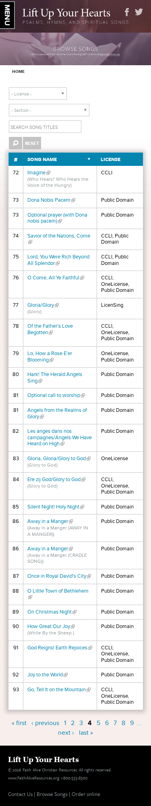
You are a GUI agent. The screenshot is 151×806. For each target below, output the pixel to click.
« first (19, 723)
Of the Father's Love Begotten (50, 329)
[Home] (75, 15)
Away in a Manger (50, 521)
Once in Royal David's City (59, 576)
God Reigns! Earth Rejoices (59, 648)
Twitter (139, 12)
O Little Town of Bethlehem (58, 594)
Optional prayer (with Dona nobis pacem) (57, 218)
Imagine (38, 172)
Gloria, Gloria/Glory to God (59, 458)
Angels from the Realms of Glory (57, 413)
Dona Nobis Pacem (51, 200)
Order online (86, 794)
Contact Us (20, 794)
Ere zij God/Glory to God (56, 479)
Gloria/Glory (43, 305)
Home (18, 71)
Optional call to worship (56, 395)
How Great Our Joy (51, 626)
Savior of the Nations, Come (58, 239)
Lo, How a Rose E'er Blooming (49, 356)
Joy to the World (47, 675)
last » (86, 733)
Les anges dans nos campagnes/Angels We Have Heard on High (59, 437)
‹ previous (45, 723)
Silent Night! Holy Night (55, 507)
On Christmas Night (52, 612)
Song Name (42, 159)
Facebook (127, 12)
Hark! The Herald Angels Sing (54, 377)
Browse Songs (52, 794)
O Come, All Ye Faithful (55, 278)
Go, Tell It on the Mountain (59, 689)
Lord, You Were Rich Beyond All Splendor (58, 260)
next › (66, 733)
